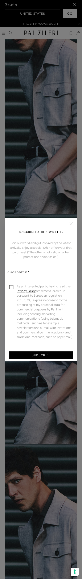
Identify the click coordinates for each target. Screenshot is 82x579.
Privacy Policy (26, 291)
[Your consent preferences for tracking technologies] (75, 572)
